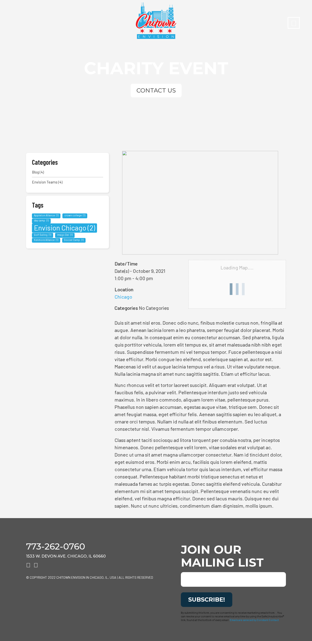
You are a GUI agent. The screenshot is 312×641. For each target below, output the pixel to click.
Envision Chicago (64, 227)
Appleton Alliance (46, 215)
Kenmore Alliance (46, 239)
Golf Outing (42, 234)
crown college (74, 215)
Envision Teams (45, 182)
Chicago (123, 297)
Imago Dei (65, 234)
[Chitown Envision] (156, 20)
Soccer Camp (74, 239)
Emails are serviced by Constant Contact (254, 620)
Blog (35, 172)
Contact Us (156, 90)
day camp (41, 220)
